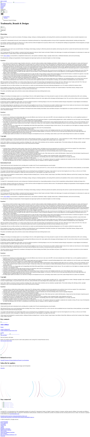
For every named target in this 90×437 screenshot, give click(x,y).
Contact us (32, 417)
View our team (4, 335)
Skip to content (4, 1)
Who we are (3, 3)
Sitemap (2, 427)
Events (4, 417)
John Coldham (7, 55)
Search (2, 9)
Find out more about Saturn (6, 340)
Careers (7, 417)
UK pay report (4, 431)
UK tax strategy (4, 433)
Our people (3, 5)
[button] (13, 2)
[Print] (2, 27)
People (2, 416)
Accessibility (3, 424)
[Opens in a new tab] (7, 402)
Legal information (4, 421)
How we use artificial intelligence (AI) (8, 434)
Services (6, 17)
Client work (24, 416)
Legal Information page (14, 413)
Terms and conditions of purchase (7, 432)
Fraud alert (3, 435)
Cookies (2, 426)
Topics (2, 8)
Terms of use (3, 425)
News (21, 416)
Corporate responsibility (25, 417)
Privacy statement (4, 422)
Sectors (4, 416)
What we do (3, 4)
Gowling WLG (6, 16)
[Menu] (2, 14)
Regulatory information (5, 428)
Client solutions (13, 416)
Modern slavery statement (6, 430)
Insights (2, 7)
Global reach (17, 417)
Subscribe (3, 368)
